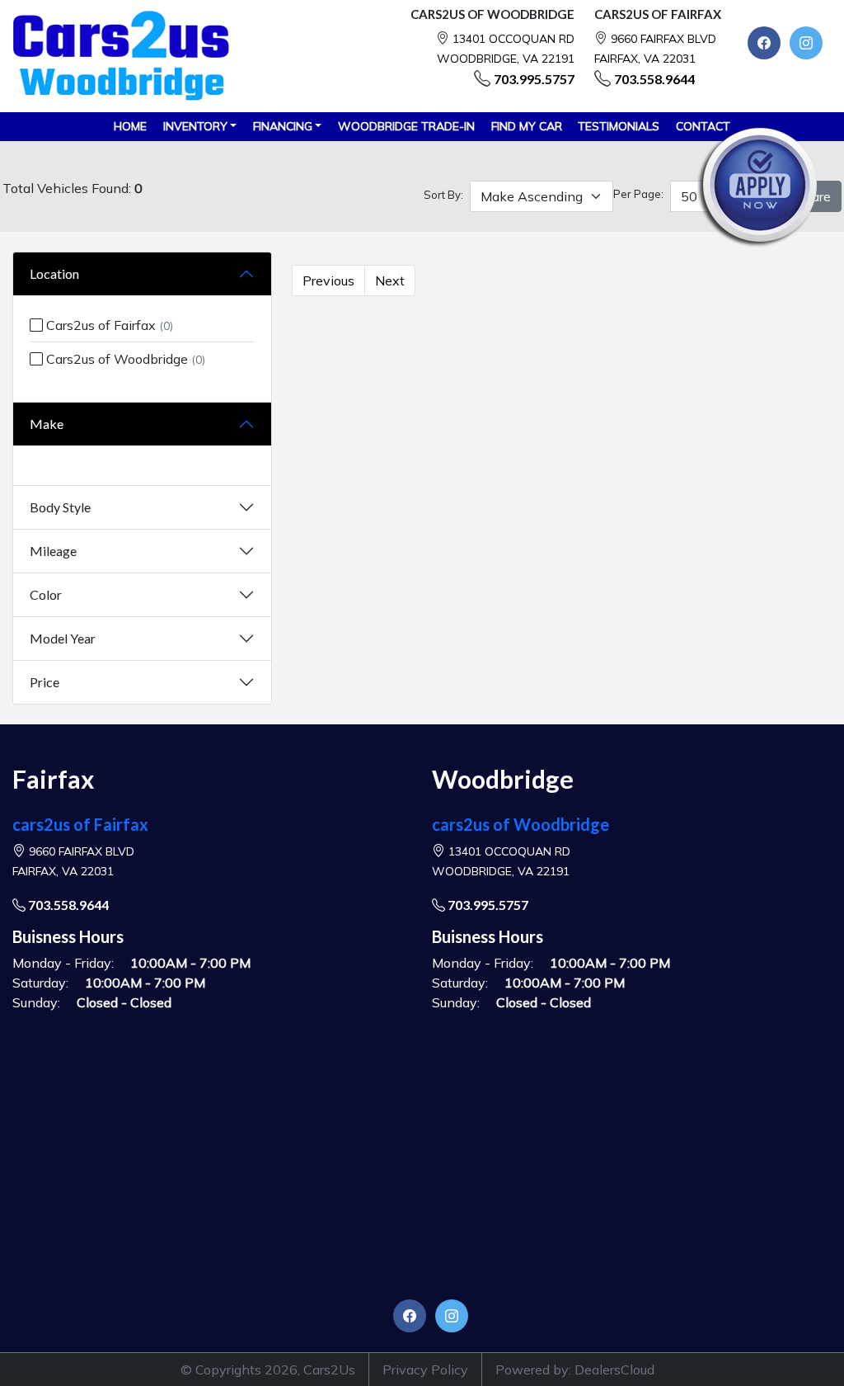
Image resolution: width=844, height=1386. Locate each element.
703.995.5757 (534, 79)
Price (44, 682)
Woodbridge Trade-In (406, 126)
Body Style (60, 507)
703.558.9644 (654, 79)
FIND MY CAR (526, 126)
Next (390, 280)
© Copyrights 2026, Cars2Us (268, 1369)
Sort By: (443, 194)
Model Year (63, 638)
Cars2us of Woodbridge (124, 359)
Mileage (53, 551)
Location (54, 273)
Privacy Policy (425, 1369)
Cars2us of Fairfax (108, 325)
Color (46, 594)
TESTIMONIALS (618, 126)
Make (46, 423)
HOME (130, 126)
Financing (282, 126)
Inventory (195, 126)
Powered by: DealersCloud (574, 1369)
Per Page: (638, 193)
